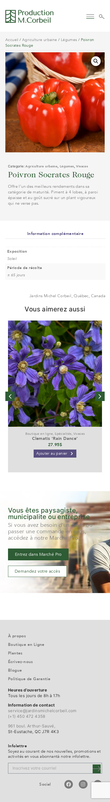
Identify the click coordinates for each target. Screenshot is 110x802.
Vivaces (82, 166)
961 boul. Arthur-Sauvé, (31, 726)
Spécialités (63, 434)
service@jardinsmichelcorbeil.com (42, 710)
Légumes (69, 39)
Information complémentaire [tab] (55, 233)
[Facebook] (68, 784)
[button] (90, 16)
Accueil (11, 39)
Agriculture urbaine (39, 39)
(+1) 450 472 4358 (26, 716)
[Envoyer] (97, 768)
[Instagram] (83, 784)
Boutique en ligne (39, 434)
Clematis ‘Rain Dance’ (55, 439)
